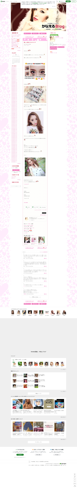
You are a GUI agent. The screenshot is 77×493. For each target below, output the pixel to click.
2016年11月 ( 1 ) (13, 78)
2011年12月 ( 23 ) (14, 157)
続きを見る (64, 45)
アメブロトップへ (38, 442)
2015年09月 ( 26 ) (14, 97)
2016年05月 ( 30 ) (14, 86)
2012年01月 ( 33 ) (14, 156)
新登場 (16, 359)
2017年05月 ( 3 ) (14, 71)
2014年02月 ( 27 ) (14, 122)
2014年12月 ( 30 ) (14, 109)
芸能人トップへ (38, 393)
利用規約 (42, 465)
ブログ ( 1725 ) (13, 176)
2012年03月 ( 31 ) (14, 153)
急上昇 (20, 359)
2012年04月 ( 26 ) (14, 152)
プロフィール (57, 37)
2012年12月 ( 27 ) (14, 141)
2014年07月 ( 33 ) (14, 116)
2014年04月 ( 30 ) (14, 120)
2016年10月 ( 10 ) (14, 79)
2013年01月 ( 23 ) (14, 140)
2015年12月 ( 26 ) (14, 93)
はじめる (20, 454)
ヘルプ (65, 465)
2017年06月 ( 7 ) (14, 70)
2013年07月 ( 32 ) (14, 132)
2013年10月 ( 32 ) (14, 128)
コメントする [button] (36, 207)
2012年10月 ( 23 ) (14, 144)
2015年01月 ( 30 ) (14, 108)
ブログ (28, 45)
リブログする (43, 207)
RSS (52, 51)
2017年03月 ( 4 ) (14, 74)
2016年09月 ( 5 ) (14, 81)
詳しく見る (38, 454)
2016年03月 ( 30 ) (14, 89)
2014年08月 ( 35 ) (14, 114)
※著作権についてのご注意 (53, 52)
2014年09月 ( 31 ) (14, 113)
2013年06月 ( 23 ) (14, 133)
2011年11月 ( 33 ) (14, 159)
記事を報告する (44, 214)
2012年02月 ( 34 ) (14, 155)
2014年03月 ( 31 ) (14, 121)
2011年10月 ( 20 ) (14, 160)
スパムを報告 (32, 465)
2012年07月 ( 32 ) (14, 148)
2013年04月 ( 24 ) (14, 136)
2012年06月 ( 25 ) (14, 149)
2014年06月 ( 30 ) (14, 117)
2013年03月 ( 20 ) (14, 137)
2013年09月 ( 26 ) (14, 129)
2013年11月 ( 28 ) (14, 126)
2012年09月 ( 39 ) (14, 145)
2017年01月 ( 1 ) (13, 75)
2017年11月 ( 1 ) (13, 69)
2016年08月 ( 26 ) (14, 82)
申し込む (56, 454)
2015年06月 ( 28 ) (14, 101)
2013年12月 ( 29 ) (14, 125)
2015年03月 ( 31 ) (14, 105)
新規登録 (68, 1)
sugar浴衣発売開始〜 (14, 45)
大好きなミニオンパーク (15, 43)
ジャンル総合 (24, 359)
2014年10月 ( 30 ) (14, 112)
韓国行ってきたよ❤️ (14, 46)
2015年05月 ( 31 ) (14, 102)
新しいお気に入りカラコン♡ (30, 42)
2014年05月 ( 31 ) (14, 118)
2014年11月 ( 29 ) (14, 110)
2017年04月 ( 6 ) (14, 73)
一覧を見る (18, 50)
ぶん (24, 286)
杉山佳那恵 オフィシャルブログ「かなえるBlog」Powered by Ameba (38, 17)
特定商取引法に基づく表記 (58, 465)
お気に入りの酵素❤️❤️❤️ (15, 41)
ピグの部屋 (61, 37)
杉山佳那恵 (57, 36)
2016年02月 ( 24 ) (14, 90)
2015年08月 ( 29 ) (14, 98)
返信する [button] (45, 258)
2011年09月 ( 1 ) (13, 161)
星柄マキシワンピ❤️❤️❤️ (28, 230)
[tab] (13, 359)
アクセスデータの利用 (49, 465)
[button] (75, 481)
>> (18, 54)
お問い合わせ (37, 465)
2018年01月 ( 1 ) (13, 67)
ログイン (73, 1)
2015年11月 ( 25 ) (14, 94)
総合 (13, 359)
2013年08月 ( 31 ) (14, 130)
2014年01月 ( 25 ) (14, 124)
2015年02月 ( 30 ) (14, 106)
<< (13, 54)
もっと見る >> (32, 235)
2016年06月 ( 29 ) (14, 85)
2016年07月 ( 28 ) (14, 83)
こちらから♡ (26, 184)
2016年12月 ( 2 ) (13, 77)
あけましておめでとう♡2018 (28, 225)
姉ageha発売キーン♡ (14, 42)
